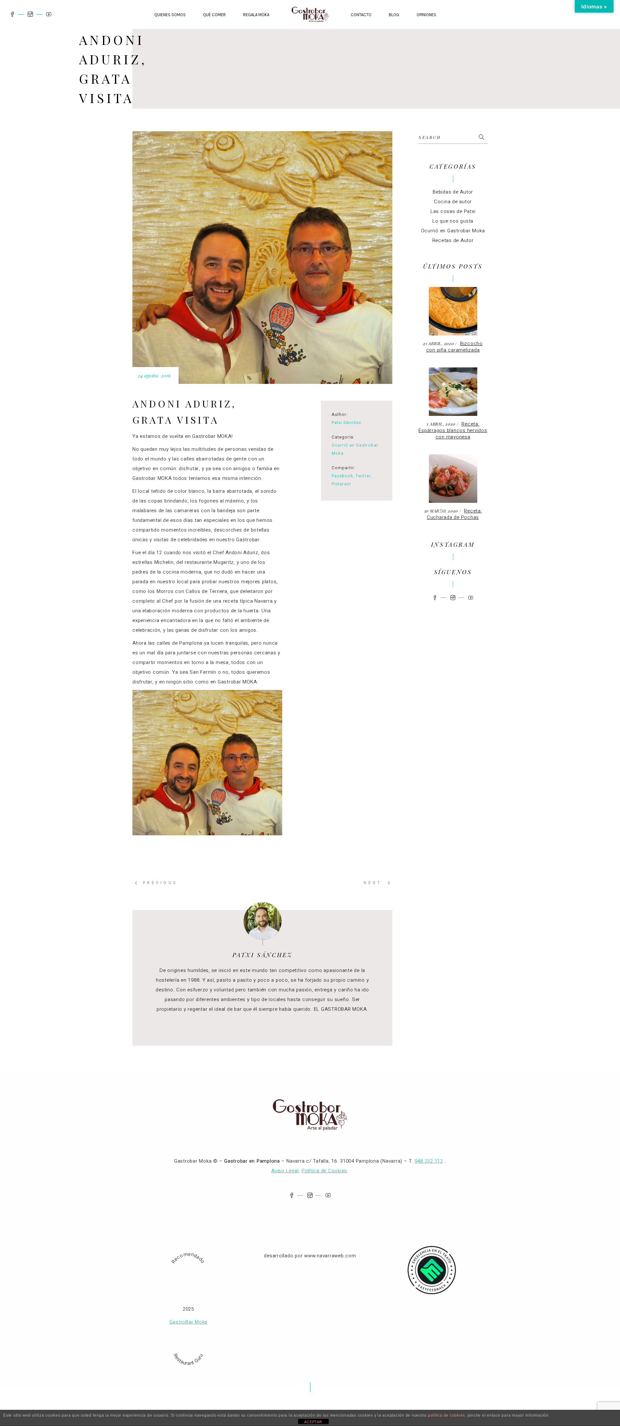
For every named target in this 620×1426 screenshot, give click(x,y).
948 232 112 (429, 1161)
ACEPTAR (313, 1422)
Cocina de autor (453, 201)
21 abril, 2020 (439, 343)
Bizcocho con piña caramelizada (454, 347)
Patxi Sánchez (347, 422)
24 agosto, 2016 (154, 376)
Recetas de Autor (453, 240)
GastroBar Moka (189, 1322)
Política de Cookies (324, 1170)
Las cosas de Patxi (453, 211)
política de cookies (446, 1415)
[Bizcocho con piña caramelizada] (453, 311)
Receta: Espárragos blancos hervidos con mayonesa (452, 430)
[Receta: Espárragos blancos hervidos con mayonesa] (453, 391)
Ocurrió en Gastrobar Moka (453, 230)
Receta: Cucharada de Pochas (454, 514)
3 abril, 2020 (441, 424)
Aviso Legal (284, 1170)
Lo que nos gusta (452, 221)
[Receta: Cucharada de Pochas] (453, 478)
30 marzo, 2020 (441, 510)
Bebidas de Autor (453, 191)
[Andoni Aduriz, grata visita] (262, 921)
